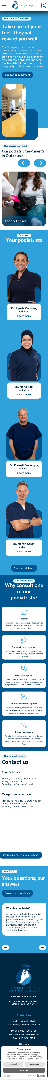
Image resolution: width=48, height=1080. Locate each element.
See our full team (24, 568)
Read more (23, 930)
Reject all (13, 1064)
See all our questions (17, 893)
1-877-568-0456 (30, 1034)
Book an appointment (17, 75)
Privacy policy (7, 1076)
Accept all (24, 1070)
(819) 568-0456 (29, 1003)
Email (15, 1003)
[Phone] (43, 5)
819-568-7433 (27, 1038)
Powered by (32, 1076)
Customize (34, 1064)
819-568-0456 (28, 1030)
